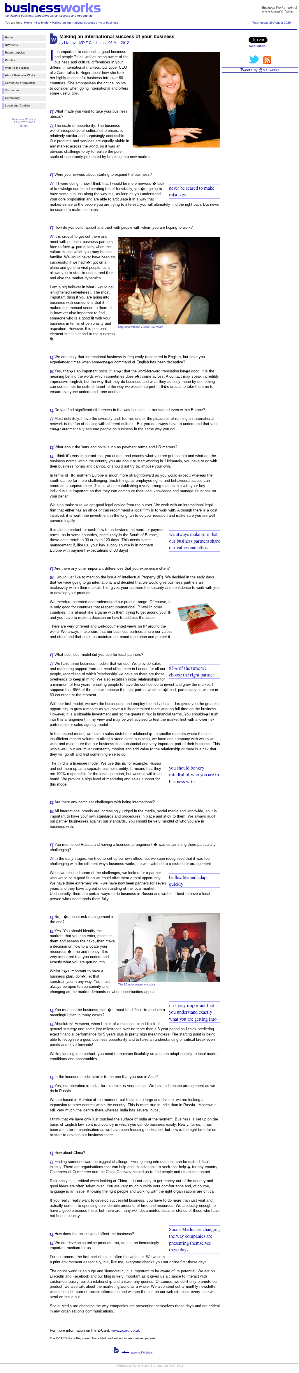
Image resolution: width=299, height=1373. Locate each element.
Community (12, 98)
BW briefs (42, 22)
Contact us (12, 90)
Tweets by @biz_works (259, 70)
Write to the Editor (17, 67)
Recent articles (15, 52)
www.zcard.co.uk (125, 1330)
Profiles (10, 60)
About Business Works (20, 75)
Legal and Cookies (17, 105)
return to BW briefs (141, 1352)
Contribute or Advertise (20, 82)
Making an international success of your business (85, 22)
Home (28, 22)
